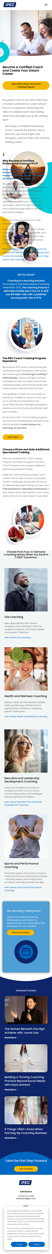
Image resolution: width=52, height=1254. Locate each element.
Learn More (13, 437)
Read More (11, 1037)
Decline (36, 1244)
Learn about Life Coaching (18, 637)
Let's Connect (26, 1168)
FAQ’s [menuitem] (26, 1206)
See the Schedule (20, 932)
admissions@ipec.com (26, 1198)
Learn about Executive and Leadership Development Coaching (23, 803)
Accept (19, 1244)
